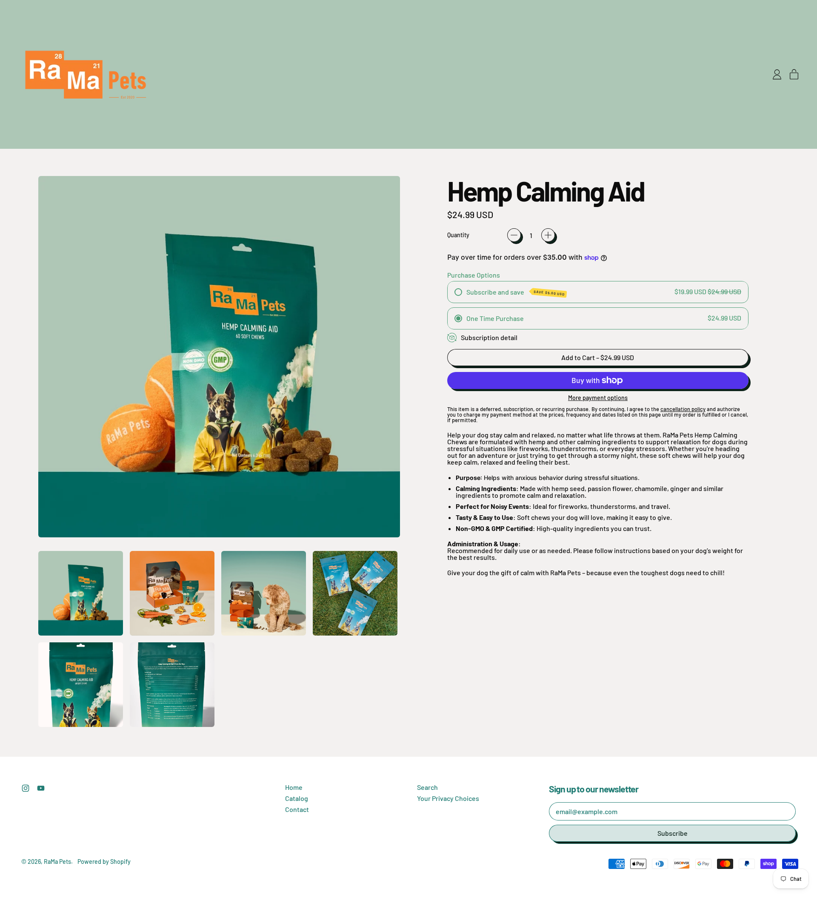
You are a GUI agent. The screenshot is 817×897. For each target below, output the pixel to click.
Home (294, 787)
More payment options (598, 398)
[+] (548, 235)
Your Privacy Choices (448, 798)
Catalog (296, 798)
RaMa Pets (57, 861)
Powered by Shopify (104, 861)
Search (427, 787)
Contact (297, 809)
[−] (514, 235)
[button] (80, 593)
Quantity (458, 235)
